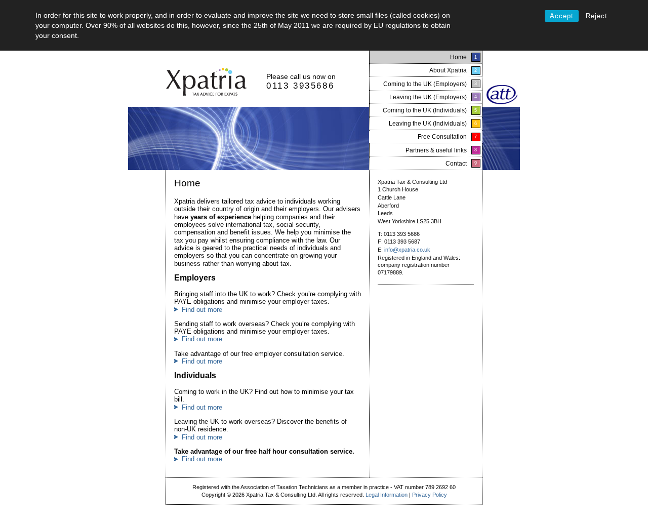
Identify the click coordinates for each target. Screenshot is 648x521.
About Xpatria (448, 70)
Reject (597, 16)
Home (458, 57)
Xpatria (206, 82)
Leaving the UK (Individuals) (428, 123)
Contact (456, 163)
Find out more (202, 309)
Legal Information (387, 495)
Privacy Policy (429, 495)
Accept (562, 16)
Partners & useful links (436, 150)
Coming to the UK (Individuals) (425, 110)
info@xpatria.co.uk (407, 250)
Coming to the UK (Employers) (425, 84)
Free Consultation (442, 136)
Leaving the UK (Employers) (428, 97)
